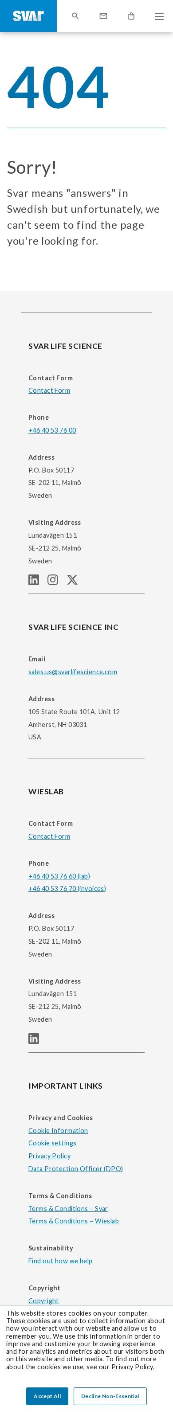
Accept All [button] (47, 1396)
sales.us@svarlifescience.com (72, 672)
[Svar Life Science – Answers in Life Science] (28, 16)
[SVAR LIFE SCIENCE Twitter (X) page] (76, 582)
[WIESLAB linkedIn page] (37, 1041)
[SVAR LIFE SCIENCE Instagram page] (57, 582)
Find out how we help (60, 1261)
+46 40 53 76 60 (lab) (59, 876)
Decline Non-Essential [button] (110, 1396)
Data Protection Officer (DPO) (75, 1168)
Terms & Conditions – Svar (68, 1208)
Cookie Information (58, 1130)
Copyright (43, 1301)
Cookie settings (52, 1143)
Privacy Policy (49, 1156)
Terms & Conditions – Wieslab (73, 1221)
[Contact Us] (103, 16)
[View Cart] (131, 16)
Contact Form (49, 390)
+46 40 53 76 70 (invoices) (67, 888)
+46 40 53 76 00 (52, 430)
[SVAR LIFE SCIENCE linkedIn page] (37, 582)
